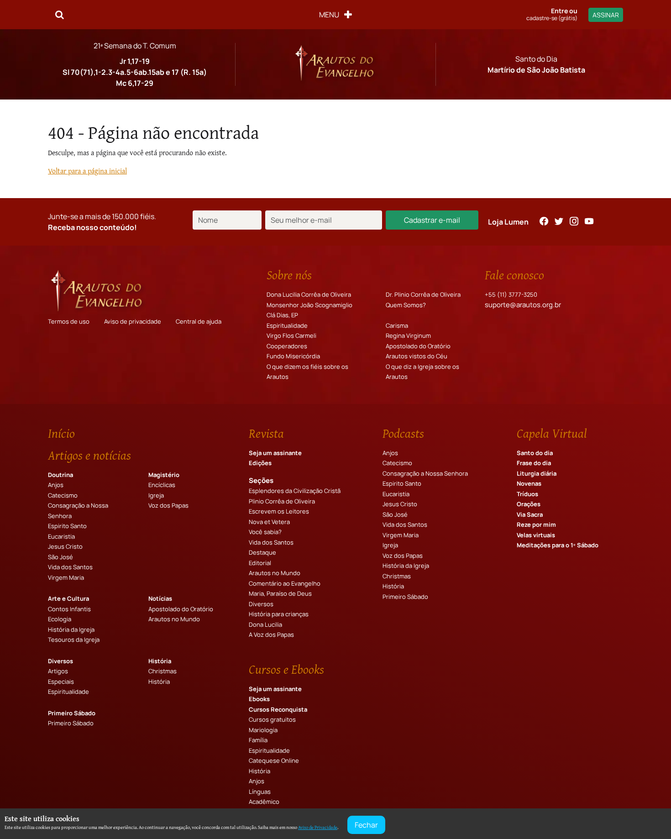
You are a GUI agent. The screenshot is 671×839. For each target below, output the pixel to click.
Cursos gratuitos (272, 719)
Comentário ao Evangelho (284, 583)
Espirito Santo (67, 526)
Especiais (61, 681)
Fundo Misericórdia (293, 356)
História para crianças (279, 614)
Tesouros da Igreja (74, 639)
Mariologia (263, 730)
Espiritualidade (287, 325)
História (159, 661)
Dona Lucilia (265, 624)
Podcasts (403, 433)
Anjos (55, 485)
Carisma (397, 325)
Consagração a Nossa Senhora (425, 473)
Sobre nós (289, 274)
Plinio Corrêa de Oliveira (282, 501)
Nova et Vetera (269, 522)
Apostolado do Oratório (418, 346)
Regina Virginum (408, 335)
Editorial (260, 563)
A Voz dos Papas (271, 634)
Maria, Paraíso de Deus (280, 593)
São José (60, 557)
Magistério (163, 475)
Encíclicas (161, 485)
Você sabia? (265, 532)
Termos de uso (68, 321)
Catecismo (63, 495)
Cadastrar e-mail (432, 220)
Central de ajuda (198, 321)
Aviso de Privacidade (317, 827)
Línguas (260, 791)
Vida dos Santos (70, 567)
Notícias (160, 598)
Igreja (156, 495)
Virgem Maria (66, 577)
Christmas (162, 671)
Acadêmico (264, 801)
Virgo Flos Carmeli (291, 335)
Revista (266, 433)
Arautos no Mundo (174, 619)
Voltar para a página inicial (87, 170)
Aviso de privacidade (132, 321)
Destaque (262, 552)
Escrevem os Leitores (279, 511)
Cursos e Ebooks (286, 669)
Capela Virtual (552, 433)
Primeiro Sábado (71, 713)
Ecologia (59, 619)
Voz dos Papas (168, 505)
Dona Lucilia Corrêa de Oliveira (309, 294)
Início (61, 433)
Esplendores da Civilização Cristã (295, 491)
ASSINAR (605, 14)
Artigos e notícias (89, 455)
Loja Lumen (508, 222)
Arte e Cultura (68, 598)
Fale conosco (514, 274)
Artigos (58, 671)
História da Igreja (71, 629)
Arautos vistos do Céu (416, 356)
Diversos (60, 661)
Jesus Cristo (65, 546)
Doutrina (60, 475)
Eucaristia (61, 536)
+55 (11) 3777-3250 (511, 294)
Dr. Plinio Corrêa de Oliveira (423, 294)
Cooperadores (287, 346)
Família (258, 740)
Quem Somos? (406, 305)
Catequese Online (274, 760)
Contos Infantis (69, 609)
